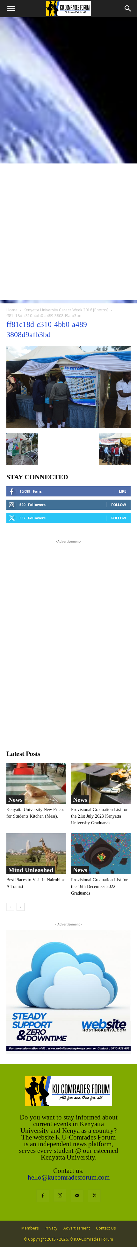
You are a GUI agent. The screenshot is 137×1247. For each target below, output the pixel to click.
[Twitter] (94, 1195)
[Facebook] (42, 1195)
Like (122, 491)
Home (12, 310)
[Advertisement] (68, 88)
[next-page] (21, 907)
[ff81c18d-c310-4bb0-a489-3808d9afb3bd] (68, 426)
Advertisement (76, 1228)
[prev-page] (10, 907)
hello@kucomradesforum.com (69, 1177)
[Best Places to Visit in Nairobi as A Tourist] (36, 853)
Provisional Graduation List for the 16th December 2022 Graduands (99, 886)
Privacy (51, 1228)
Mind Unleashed (30, 869)
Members (30, 1228)
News (15, 799)
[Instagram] (60, 1195)
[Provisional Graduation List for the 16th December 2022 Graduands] (101, 853)
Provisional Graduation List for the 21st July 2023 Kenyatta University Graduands (99, 816)
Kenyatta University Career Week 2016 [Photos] (66, 310)
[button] (11, 8)
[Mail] (77, 1195)
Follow (118, 504)
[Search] (128, 8)
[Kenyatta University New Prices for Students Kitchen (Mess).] (36, 783)
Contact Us (106, 1228)
